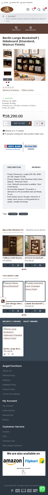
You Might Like (10, 276)
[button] (16, 64)
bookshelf (13, 214)
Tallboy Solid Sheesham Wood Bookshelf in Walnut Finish (13, 258)
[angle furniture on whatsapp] (42, 489)
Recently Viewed (12, 321)
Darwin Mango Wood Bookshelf (13, 303)
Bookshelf (11, 16)
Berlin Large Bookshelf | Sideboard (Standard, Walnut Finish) (13, 349)
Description (14, 167)
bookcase (23, 214)
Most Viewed (30, 321)
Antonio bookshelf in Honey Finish (35, 258)
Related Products (13, 230)
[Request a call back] (3, 301)
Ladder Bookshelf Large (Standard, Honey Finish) (35, 303)
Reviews (36, 167)
